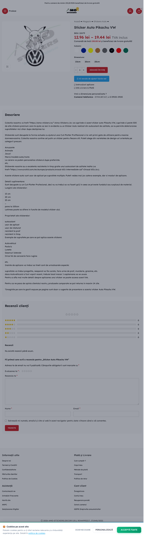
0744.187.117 (101, 97)
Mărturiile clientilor (9, 474)
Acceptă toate (129, 530)
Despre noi (6, 461)
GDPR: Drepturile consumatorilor (87, 509)
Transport (78, 474)
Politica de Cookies (9, 479)
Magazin (87, 21)
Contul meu (78, 496)
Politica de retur (80, 479)
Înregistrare (79, 491)
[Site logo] (72, 10)
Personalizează (104, 530)
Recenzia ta (11, 375)
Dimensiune (79, 57)
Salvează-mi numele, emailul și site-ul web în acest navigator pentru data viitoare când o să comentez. (57, 420)
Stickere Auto (100, 21)
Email (76, 408)
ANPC (4, 505)
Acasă (77, 21)
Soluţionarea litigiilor (10, 509)
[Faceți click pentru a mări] (7, 66)
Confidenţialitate (9, 470)
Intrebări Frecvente (10, 496)
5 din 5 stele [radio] (31, 371)
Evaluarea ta (12, 371)
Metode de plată (81, 470)
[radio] (76, 50)
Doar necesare (83, 530)
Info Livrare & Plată (85, 88)
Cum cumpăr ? (80, 461)
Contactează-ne (8, 491)
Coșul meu (78, 465)
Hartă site (6, 500)
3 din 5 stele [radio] (27, 371)
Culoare (77, 46)
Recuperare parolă (82, 500)
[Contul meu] (130, 11)
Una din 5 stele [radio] (23, 371)
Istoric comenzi (80, 505)
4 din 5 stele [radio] (29, 371)
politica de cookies (36, 533)
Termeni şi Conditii (9, 465)
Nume (8, 408)
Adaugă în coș (97, 70)
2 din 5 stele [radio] (25, 371)
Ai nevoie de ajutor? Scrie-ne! (92, 78)
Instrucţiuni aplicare (85, 85)
